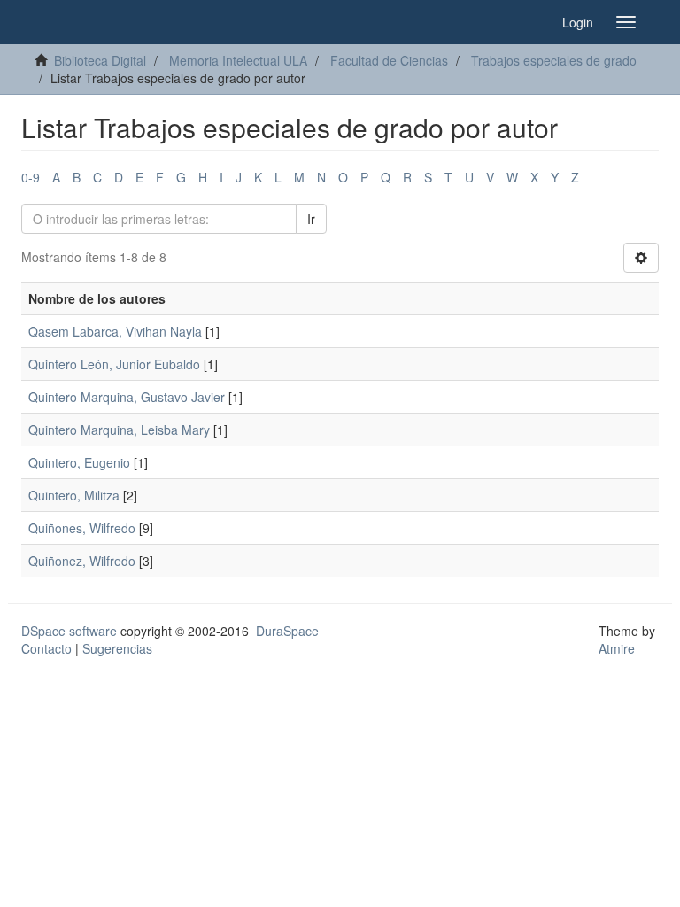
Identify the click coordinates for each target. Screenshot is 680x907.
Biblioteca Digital (100, 60)
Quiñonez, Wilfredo (81, 561)
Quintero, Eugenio (79, 462)
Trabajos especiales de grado (554, 60)
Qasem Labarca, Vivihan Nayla (115, 331)
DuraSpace (287, 631)
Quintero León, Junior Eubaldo (114, 364)
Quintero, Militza (74, 495)
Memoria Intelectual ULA (238, 60)
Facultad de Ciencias (389, 60)
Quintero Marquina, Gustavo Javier (126, 397)
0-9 (30, 177)
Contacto (46, 648)
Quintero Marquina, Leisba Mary (119, 429)
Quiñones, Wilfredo (81, 528)
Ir (311, 219)
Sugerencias (117, 648)
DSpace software (69, 631)
